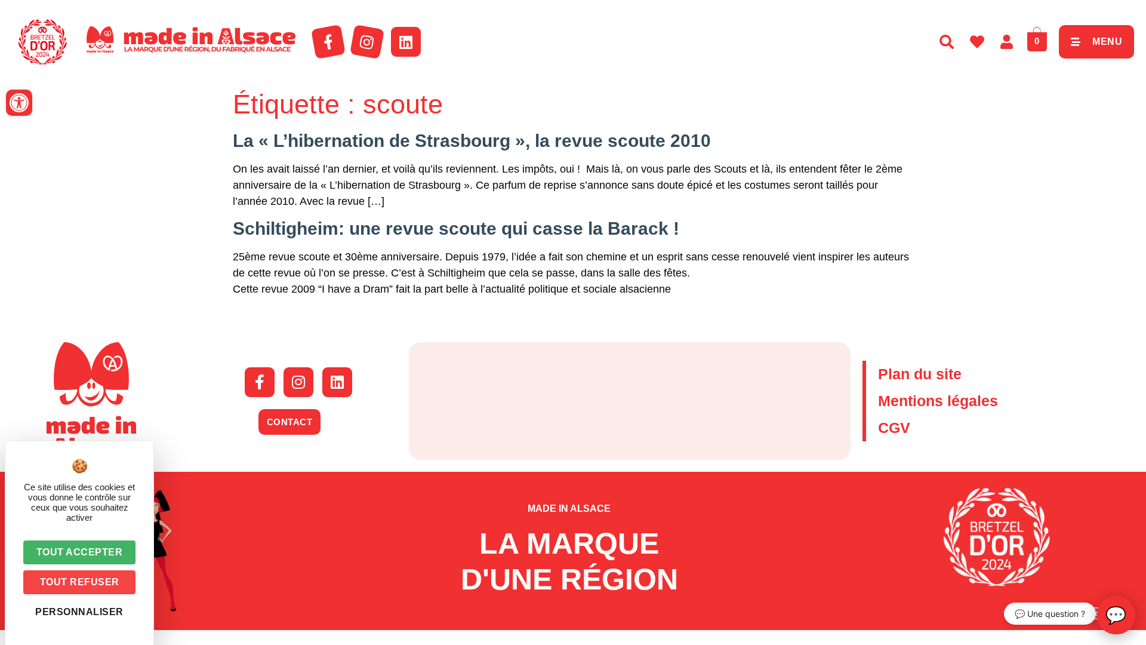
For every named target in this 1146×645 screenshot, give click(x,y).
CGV (894, 427)
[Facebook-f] (328, 41)
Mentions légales (938, 400)
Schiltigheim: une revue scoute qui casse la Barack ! (456, 228)
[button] (19, 103)
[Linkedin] (406, 42)
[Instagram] (367, 41)
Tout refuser (79, 582)
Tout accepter (79, 552)
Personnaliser (79, 612)
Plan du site (920, 374)
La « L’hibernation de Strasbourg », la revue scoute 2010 (472, 140)
